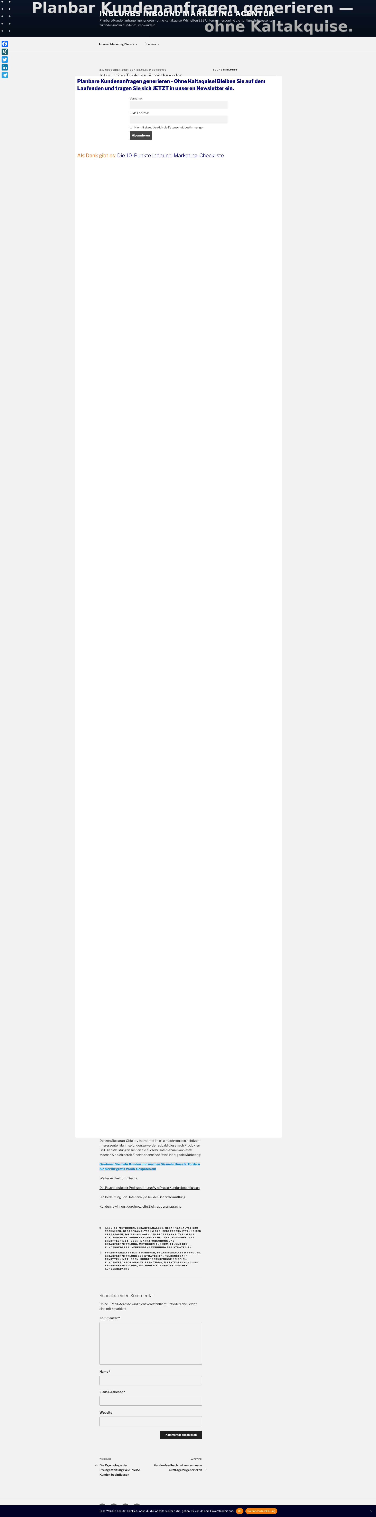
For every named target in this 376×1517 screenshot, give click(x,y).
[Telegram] (5, 75)
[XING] (5, 52)
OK (240, 1510)
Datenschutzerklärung (261, 1510)
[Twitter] (5, 59)
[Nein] (371, 1511)
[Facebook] (5, 44)
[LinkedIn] (5, 67)
